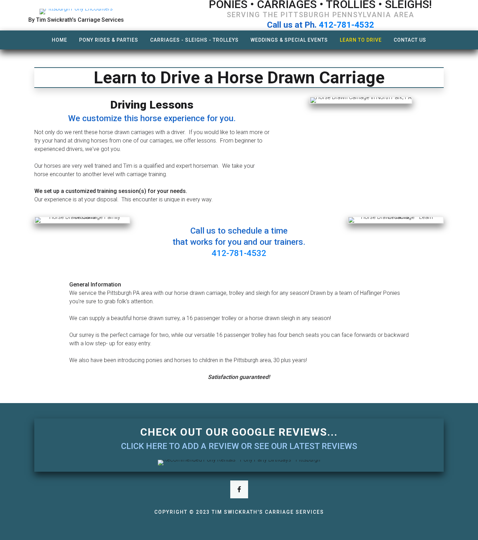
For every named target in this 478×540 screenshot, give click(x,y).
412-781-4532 (346, 25)
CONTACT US (410, 40)
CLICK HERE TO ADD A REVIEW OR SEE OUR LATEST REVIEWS (239, 446)
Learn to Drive (361, 40)
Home (59, 40)
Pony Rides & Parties (108, 40)
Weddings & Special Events (289, 40)
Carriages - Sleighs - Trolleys (194, 40)
